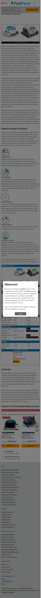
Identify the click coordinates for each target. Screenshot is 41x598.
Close (20, 314)
